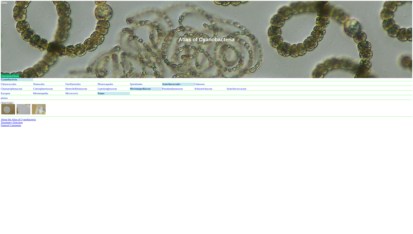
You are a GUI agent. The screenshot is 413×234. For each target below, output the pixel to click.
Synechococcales (171, 84)
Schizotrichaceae (203, 88)
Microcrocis (71, 93)
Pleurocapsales (105, 84)
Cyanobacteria (9, 79)
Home (4, 2)
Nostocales (39, 84)
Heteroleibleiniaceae (76, 88)
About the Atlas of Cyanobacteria (18, 119)
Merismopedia (40, 93)
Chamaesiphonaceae (11, 88)
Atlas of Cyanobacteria (207, 39)
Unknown (199, 84)
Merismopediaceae (140, 88)
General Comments (11, 125)
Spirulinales (136, 84)
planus (4, 98)
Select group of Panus (10, 76)
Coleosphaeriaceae (43, 88)
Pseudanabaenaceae (172, 88)
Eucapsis (5, 93)
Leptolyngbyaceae (107, 88)
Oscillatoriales (73, 84)
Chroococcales (8, 84)
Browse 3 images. (7, 103)
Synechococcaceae (236, 88)
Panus (101, 93)
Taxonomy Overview (12, 122)
